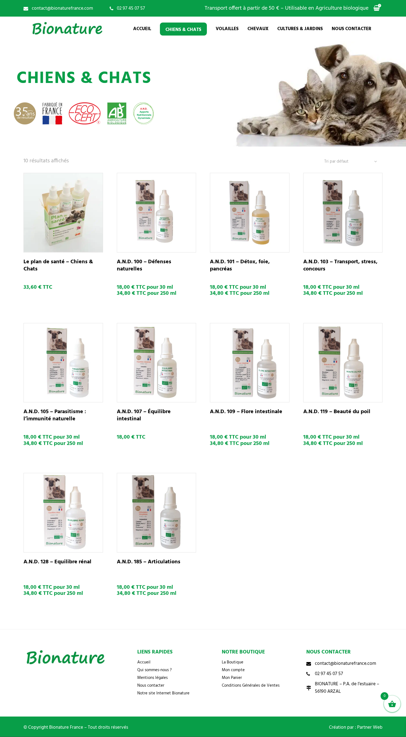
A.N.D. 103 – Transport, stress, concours (340, 265)
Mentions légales (152, 678)
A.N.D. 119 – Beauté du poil (336, 411)
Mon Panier (232, 678)
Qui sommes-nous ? (154, 670)
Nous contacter (150, 685)
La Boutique (232, 662)
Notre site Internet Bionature (163, 693)
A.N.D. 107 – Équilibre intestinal (144, 415)
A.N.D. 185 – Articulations (148, 562)
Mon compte (233, 670)
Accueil (144, 662)
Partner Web (370, 727)
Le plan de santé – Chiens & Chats (58, 265)
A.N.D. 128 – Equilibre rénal (57, 562)
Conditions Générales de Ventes (251, 685)
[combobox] (351, 162)
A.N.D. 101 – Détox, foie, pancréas (240, 265)
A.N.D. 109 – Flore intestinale (246, 411)
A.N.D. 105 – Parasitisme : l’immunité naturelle (54, 415)
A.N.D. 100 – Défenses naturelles (144, 265)
